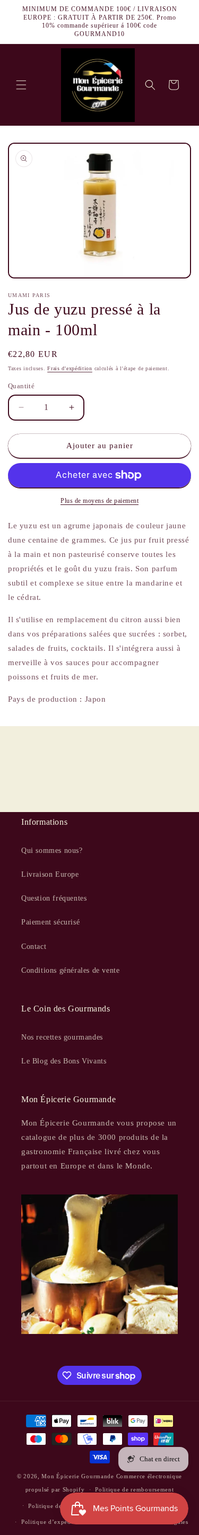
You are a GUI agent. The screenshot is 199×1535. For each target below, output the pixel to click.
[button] (21, 85)
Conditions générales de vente (70, 970)
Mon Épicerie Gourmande (77, 1476)
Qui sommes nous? (52, 850)
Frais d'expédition (69, 368)
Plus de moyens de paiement (99, 500)
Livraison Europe (50, 874)
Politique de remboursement (134, 1489)
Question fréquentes (53, 898)
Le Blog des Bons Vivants (63, 1061)
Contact (33, 946)
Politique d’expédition (52, 1522)
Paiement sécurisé (50, 922)
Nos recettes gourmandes (62, 1037)
